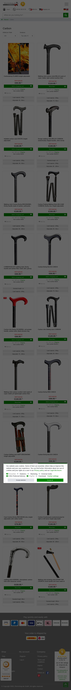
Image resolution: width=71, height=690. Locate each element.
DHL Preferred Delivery (17, 476)
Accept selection (21, 480)
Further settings (53, 476)
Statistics (23, 474)
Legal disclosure (55, 470)
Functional (42, 476)
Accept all (50, 480)
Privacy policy (39, 470)
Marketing (34, 474)
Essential (12, 474)
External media (47, 474)
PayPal (31, 476)
